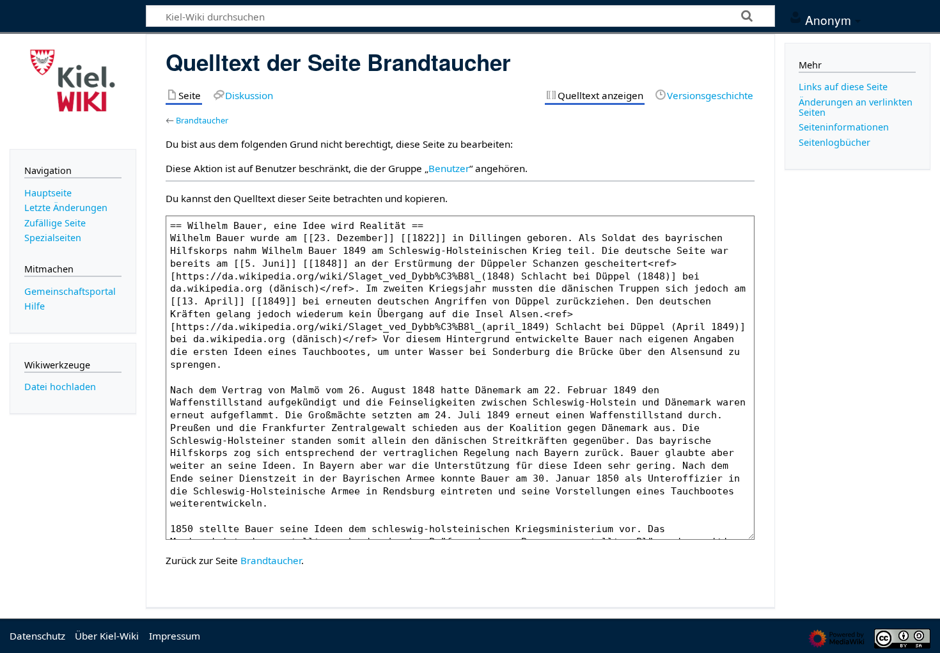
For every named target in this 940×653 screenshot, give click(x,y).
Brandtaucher (202, 120)
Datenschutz (37, 635)
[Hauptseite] (73, 90)
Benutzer (448, 168)
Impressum (174, 635)
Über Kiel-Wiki (107, 635)
